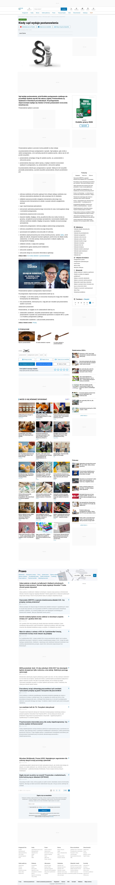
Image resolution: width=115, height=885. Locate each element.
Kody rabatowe (86, 868)
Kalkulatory (79, 227)
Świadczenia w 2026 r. (79, 350)
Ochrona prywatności (29, 881)
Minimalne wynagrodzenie (75, 867)
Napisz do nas (45, 359)
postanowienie (22, 354)
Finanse (85, 852)
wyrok (41, 354)
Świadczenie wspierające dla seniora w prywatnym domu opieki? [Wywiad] (83, 197)
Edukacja (85, 12)
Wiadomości (21, 574)
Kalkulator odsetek (61, 870)
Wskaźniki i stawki (74, 863)
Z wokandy (53, 576)
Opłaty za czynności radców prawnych (83, 280)
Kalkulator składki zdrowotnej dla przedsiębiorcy (82, 230)
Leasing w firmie (61, 855)
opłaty (62, 235)
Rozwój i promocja (22, 870)
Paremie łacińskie (32, 578)
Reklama (80, 881)
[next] (69, 790)
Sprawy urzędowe (33, 16)
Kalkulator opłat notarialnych (80, 251)
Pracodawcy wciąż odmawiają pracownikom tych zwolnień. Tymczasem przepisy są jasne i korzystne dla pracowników (84, 182)
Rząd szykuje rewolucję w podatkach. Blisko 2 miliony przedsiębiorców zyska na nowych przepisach (84, 212)
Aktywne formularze (82, 258)
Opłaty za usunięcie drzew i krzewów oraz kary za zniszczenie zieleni (84, 285)
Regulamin (56, 881)
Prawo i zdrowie (48, 859)
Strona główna (22, 16)
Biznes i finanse (61, 849)
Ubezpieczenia (35, 852)
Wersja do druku (28, 359)
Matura (33, 873)
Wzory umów (77, 265)
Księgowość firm (22, 847)
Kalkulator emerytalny (79, 243)
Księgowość (25, 12)
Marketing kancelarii (43, 578)
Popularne (77, 175)
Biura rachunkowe (74, 847)
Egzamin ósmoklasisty (36, 875)
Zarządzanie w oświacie (37, 871)
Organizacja (21, 865)
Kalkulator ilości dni (78, 245)
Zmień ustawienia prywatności (44, 881)
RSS (68, 881)
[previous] (51, 790)
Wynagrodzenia (35, 851)
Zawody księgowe (22, 855)
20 (84, 302)
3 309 (65, 790)
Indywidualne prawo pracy (37, 849)
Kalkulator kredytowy (79, 247)
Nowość (84, 120)
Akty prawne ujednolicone (50, 871)
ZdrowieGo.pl (86, 865)
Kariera (63, 881)
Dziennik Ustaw (48, 865)
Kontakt (74, 881)
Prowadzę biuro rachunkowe (76, 851)
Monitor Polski (47, 867)
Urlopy (33, 854)
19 (81, 302)
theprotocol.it (86, 873)
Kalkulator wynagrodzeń (79, 235)
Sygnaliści (60, 576)
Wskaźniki (79, 270)
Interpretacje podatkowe (79, 292)
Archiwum (85, 867)
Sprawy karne (45, 574)
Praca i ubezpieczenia (62, 852)
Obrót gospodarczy (23, 852)
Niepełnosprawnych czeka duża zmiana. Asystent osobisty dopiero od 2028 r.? (83, 209)
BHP (32, 855)
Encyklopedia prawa (34, 576)
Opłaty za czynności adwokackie (81, 278)
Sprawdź (84, 125)
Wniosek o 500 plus (78, 267)
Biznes (37, 12)
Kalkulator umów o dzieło (80, 239)
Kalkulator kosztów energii (80, 241)
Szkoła (33, 867)
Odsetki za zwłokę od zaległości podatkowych (81, 275)
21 (87, 302)
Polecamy (75, 460)
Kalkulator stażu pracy (62, 871)
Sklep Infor (47, 857)
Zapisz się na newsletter (63, 359)
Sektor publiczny (46, 12)
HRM (33, 857)
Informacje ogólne (46, 16)
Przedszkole (34, 865)
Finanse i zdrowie (61, 857)
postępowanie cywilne (33, 354)
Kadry (32, 12)
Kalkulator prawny (78, 253)
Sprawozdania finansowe (75, 855)
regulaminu (44, 807)
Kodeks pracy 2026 (84, 122)
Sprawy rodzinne (54, 574)
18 (78, 302)
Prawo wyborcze (22, 578)
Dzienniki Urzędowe (49, 868)
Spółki (59, 851)
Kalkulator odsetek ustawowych (81, 249)
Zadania (20, 868)
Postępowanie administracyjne (81, 261)
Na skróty (85, 863)
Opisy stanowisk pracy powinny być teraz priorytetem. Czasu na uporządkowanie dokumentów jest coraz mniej (83, 186)
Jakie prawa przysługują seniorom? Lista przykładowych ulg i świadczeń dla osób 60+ (84, 216)
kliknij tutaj (51, 816)
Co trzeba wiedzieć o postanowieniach (38, 255)
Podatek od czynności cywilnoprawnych (83, 288)
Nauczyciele (34, 868)
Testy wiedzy (34, 876)
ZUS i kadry (21, 854)
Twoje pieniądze (62, 12)
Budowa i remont (87, 854)
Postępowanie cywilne (79, 259)
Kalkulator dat (77, 255)
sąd (45, 354)
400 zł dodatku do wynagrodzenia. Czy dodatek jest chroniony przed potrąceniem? (84, 190)
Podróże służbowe (74, 870)
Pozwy (40, 16)
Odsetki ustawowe (74, 871)
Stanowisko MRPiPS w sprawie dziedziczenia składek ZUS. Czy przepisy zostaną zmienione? (83, 178)
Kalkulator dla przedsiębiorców (81, 233)
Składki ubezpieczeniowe (75, 868)
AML (71, 857)
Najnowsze (84, 175)
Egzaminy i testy (35, 870)
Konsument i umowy (31, 574)
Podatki (20, 849)
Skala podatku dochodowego (76, 873)
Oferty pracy (86, 875)
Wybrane (91, 175)
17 (75, 302)
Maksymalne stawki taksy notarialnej (82, 282)
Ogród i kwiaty (86, 855)
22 (90, 302)
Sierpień (86, 299)
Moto (69, 12)
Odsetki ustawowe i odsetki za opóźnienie (84, 272)
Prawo (53, 12)
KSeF (91, 12)
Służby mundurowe (44, 576)
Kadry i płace (21, 871)
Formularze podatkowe (88, 871)
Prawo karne (77, 263)
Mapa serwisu (88, 881)
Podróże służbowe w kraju (75, 865)
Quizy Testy (76, 290)
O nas (20, 881)
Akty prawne (47, 863)
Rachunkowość (22, 851)
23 (93, 302)
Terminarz (79, 299)
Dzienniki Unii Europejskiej (50, 870)
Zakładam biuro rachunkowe (76, 849)
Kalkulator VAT (61, 868)
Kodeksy (46, 873)
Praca (39, 574)
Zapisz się (44, 810)
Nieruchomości (76, 12)
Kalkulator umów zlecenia (80, 237)
